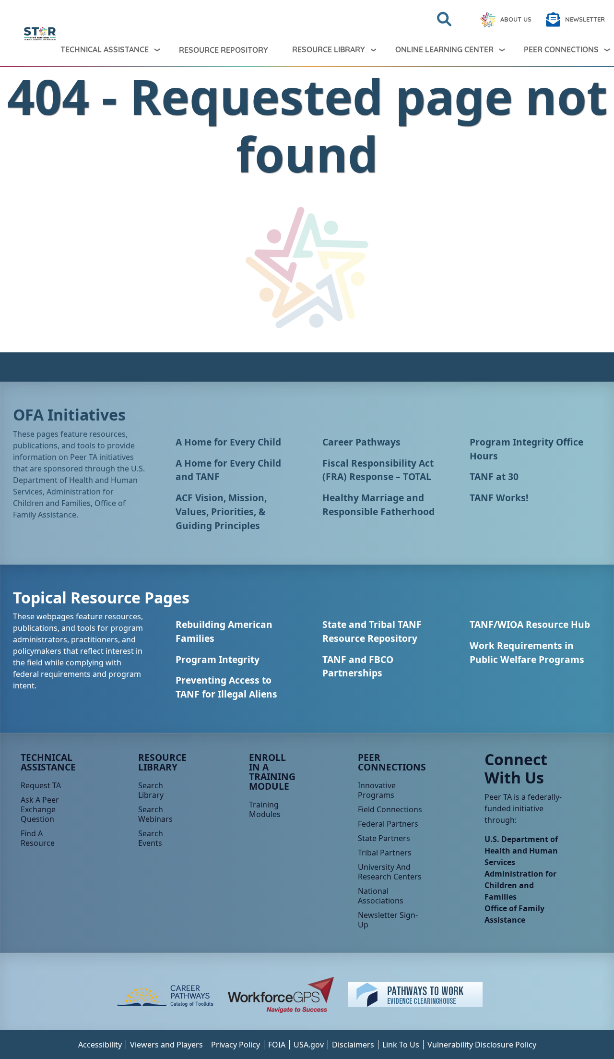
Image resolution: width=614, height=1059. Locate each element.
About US (515, 19)
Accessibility (100, 1044)
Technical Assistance (104, 49)
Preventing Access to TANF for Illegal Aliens (226, 687)
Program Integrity (218, 659)
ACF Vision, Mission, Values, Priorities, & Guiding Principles (221, 511)
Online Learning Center (444, 49)
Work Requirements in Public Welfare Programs (527, 652)
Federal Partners (388, 823)
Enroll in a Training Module (272, 772)
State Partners (384, 838)
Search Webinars (155, 814)
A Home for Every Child (228, 441)
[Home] (16, 33)
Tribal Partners (385, 852)
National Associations (380, 896)
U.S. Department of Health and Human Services (521, 850)
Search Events (150, 838)
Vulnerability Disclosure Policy (481, 1044)
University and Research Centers (390, 872)
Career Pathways (361, 441)
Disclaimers (353, 1044)
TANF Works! (499, 497)
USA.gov (309, 1044)
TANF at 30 (494, 476)
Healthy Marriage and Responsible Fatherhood (378, 504)
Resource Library (328, 49)
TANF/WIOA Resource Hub (530, 624)
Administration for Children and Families (520, 885)
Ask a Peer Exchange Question (40, 809)
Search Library (151, 790)
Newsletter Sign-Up (388, 920)
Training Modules (265, 809)
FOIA (276, 1044)
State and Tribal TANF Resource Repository (372, 631)
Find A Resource (38, 838)
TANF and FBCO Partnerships (357, 666)
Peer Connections (392, 762)
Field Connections (390, 809)
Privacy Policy (235, 1044)
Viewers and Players (166, 1044)
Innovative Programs (377, 790)
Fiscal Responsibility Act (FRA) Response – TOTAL (378, 470)
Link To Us (400, 1044)
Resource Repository (223, 50)
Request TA (41, 785)
